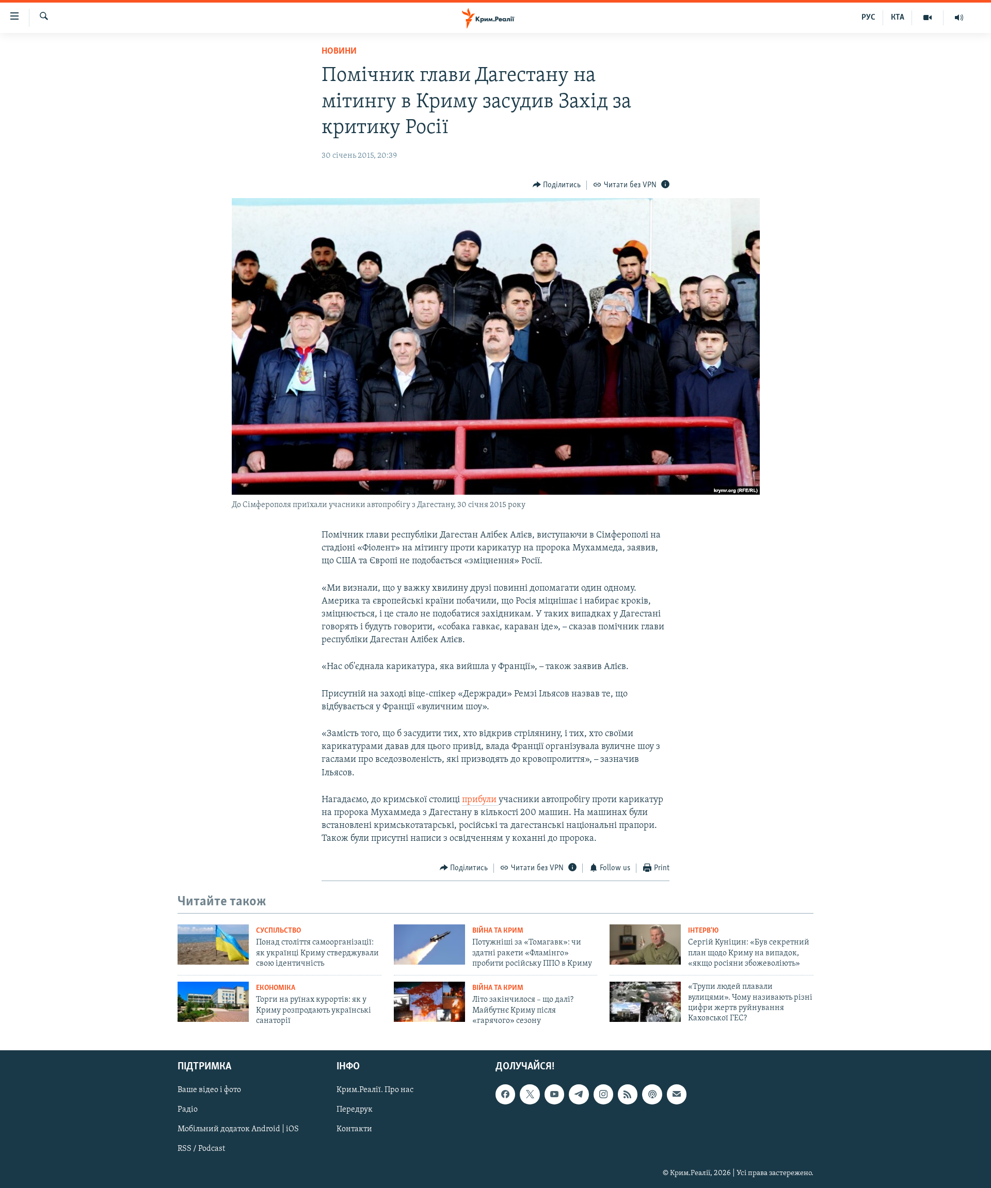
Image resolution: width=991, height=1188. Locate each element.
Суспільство (278, 931)
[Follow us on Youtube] (554, 1094)
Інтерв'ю (703, 931)
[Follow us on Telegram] (578, 1094)
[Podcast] (652, 1094)
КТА (897, 17)
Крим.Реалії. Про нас (375, 1090)
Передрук (355, 1109)
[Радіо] (959, 17)
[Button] (557, 185)
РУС (868, 17)
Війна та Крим (497, 931)
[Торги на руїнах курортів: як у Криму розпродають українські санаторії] (213, 1002)
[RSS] (627, 1094)
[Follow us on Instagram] (603, 1094)
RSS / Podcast (201, 1149)
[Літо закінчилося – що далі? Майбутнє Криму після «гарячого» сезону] (429, 1002)
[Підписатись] (676, 1094)
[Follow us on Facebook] (505, 1094)
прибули (480, 800)
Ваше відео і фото (209, 1090)
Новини (339, 51)
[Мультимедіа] (928, 17)
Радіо (188, 1109)
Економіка (275, 988)
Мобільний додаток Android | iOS (238, 1129)
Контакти (354, 1129)
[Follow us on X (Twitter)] (529, 1094)
